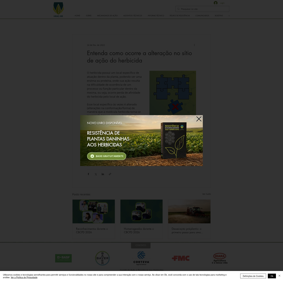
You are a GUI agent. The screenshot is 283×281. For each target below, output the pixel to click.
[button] (198, 118)
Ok (272, 276)
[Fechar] (279, 276)
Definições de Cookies (253, 276)
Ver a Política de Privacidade (24, 277)
